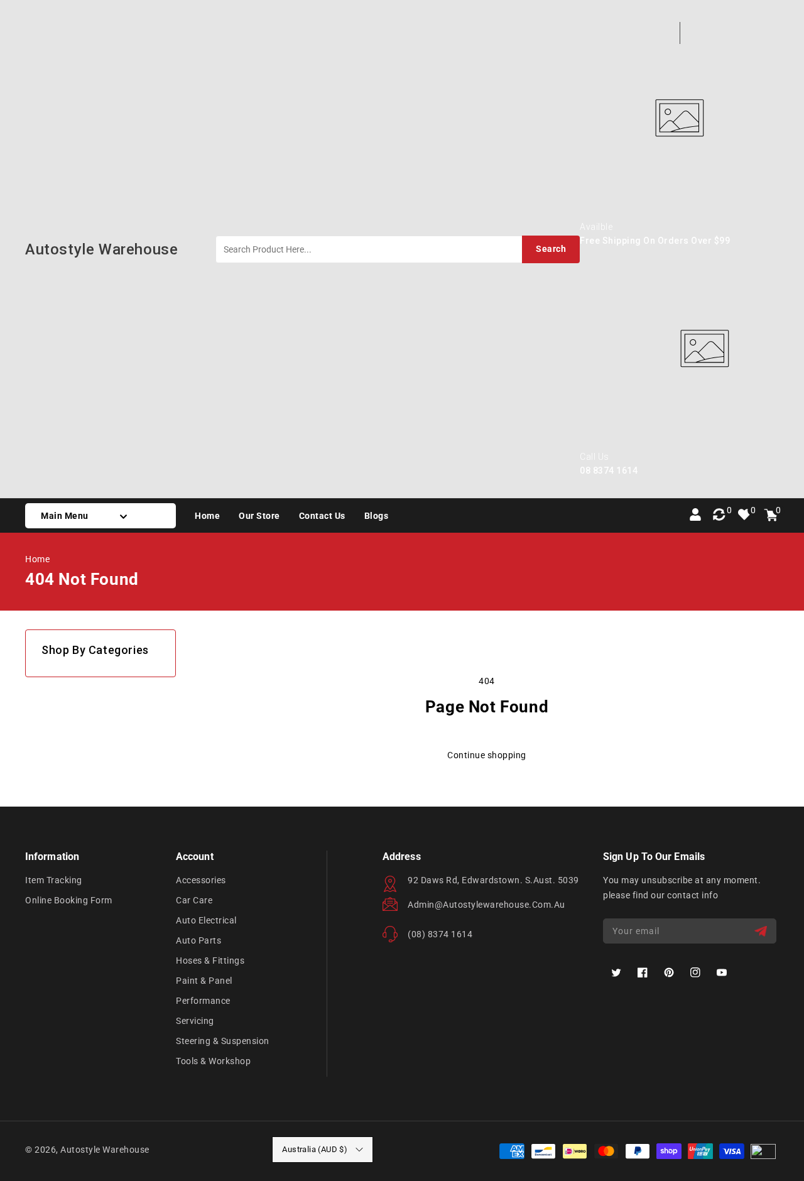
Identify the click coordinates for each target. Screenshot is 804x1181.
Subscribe (762, 931)
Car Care (194, 900)
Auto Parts (198, 940)
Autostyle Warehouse (104, 1150)
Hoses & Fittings (210, 960)
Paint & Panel (204, 981)
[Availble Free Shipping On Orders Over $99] (679, 215)
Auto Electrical (206, 920)
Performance (203, 1001)
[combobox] (397, 249)
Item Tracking (53, 880)
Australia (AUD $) (314, 1149)
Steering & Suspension (222, 1041)
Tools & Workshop (213, 1061)
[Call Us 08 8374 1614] (704, 445)
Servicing (195, 1021)
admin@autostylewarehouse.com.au (486, 905)
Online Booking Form (68, 900)
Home (37, 559)
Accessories (201, 880)
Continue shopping (486, 755)
